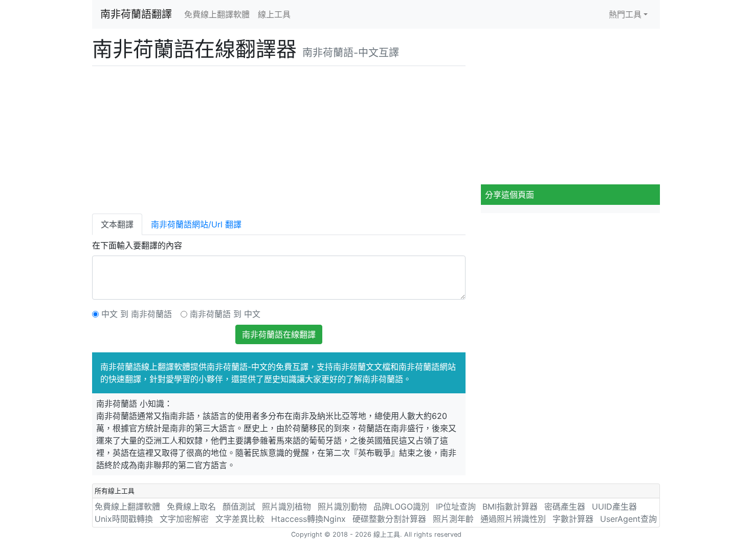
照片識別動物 (342, 506)
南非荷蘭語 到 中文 (225, 314)
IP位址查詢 (456, 506)
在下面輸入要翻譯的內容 (137, 245)
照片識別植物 (286, 506)
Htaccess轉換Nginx (308, 519)
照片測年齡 (453, 519)
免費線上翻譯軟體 (217, 14)
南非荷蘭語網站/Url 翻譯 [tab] (196, 224)
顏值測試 (239, 506)
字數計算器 (572, 519)
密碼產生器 (564, 506)
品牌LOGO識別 (401, 506)
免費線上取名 (191, 506)
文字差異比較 (239, 519)
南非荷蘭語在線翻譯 (279, 334)
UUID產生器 (614, 506)
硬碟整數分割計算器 (389, 519)
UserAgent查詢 (628, 519)
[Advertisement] (279, 137)
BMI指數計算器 (510, 506)
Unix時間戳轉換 (124, 519)
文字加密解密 (184, 519)
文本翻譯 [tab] (117, 224)
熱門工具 (625, 14)
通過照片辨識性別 (513, 519)
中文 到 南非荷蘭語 (136, 314)
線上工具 (274, 14)
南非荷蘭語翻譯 (136, 14)
